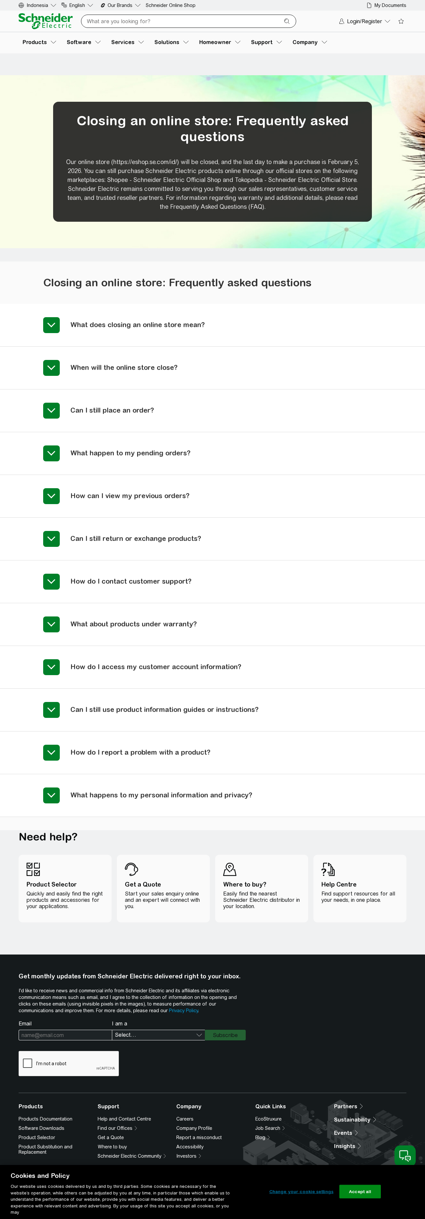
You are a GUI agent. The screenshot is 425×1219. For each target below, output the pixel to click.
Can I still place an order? (112, 410)
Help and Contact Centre (124, 1119)
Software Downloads (41, 1128)
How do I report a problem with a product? (140, 752)
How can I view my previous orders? (130, 495)
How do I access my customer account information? (155, 666)
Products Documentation (45, 1119)
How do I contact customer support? (131, 581)
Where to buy (112, 1146)
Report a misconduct (199, 1137)
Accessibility (190, 1146)
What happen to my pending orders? (130, 453)
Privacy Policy (183, 1010)
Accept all (360, 1191)
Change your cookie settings (301, 1191)
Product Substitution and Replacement (45, 1149)
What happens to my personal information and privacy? (161, 795)
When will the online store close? (124, 367)
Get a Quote (111, 1137)
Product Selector (37, 1137)
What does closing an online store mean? (137, 324)
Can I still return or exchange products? (135, 538)
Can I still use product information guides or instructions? (164, 709)
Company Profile (194, 1128)
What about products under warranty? (133, 624)
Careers (185, 1119)
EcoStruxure (268, 1119)
